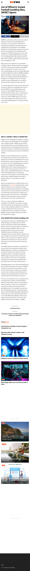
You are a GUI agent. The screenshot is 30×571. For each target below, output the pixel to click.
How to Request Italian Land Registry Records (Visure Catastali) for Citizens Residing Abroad (13, 437)
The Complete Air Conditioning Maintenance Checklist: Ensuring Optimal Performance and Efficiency (15, 480)
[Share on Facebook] (5, 36)
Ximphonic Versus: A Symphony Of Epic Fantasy (14, 358)
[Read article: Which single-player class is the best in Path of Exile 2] (15, 371)
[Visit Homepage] (15, 2)
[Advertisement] (15, 119)
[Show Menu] (1, 2)
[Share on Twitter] (15, 36)
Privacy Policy (12, 567)
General (4, 444)
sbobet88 (12, 185)
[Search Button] (28, 2)
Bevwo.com (6, 567)
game (3, 355)
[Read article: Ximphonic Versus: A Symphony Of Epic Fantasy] (15, 347)
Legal (3, 423)
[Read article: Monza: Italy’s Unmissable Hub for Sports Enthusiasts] (15, 453)
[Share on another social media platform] (24, 36)
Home (3, 465)
